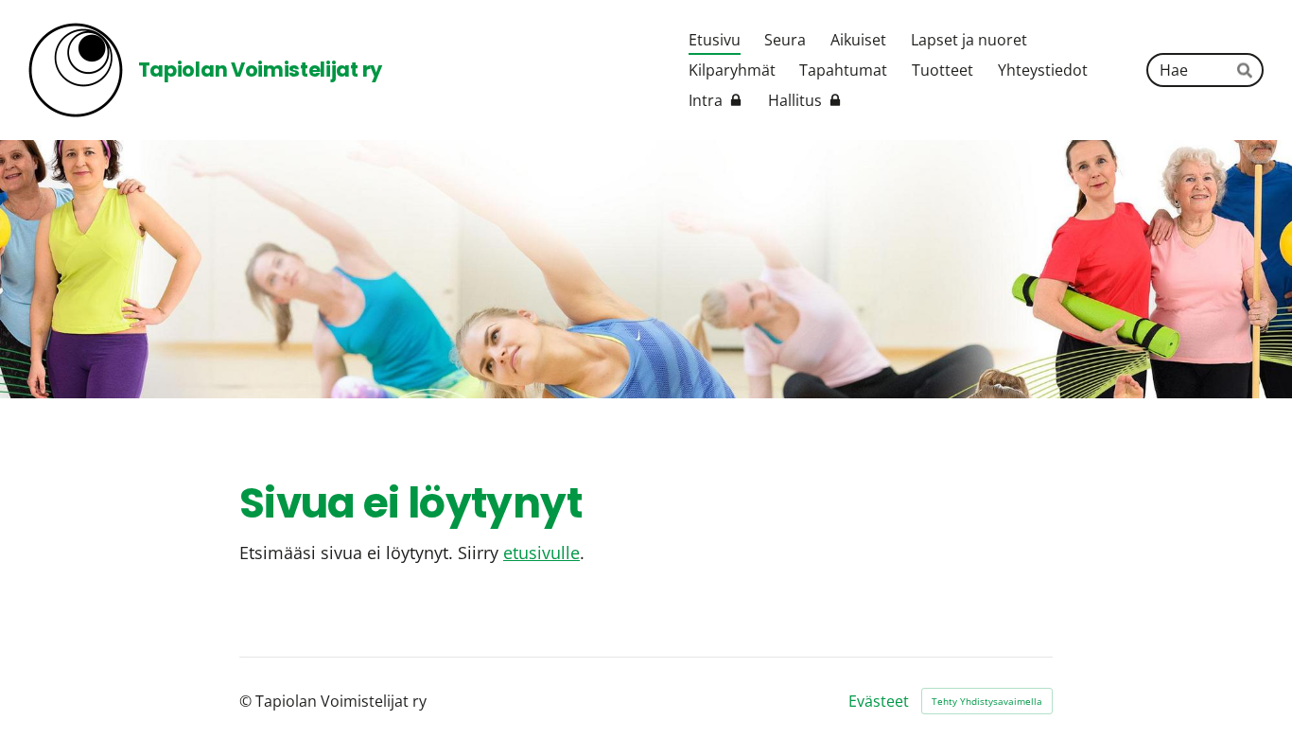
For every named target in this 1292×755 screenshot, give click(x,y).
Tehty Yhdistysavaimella (987, 701)
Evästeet (878, 701)
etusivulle (541, 552)
